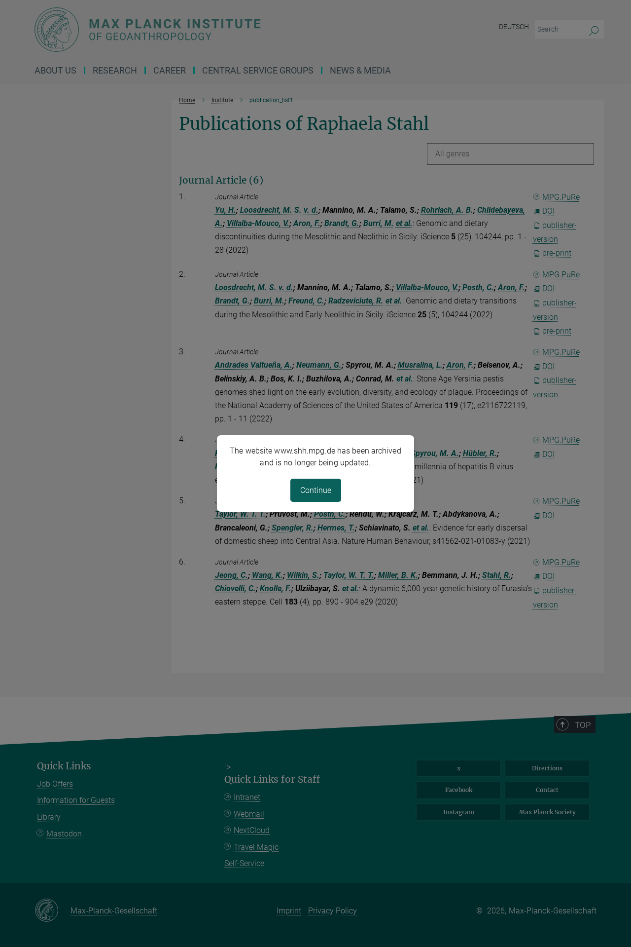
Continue (315, 490)
